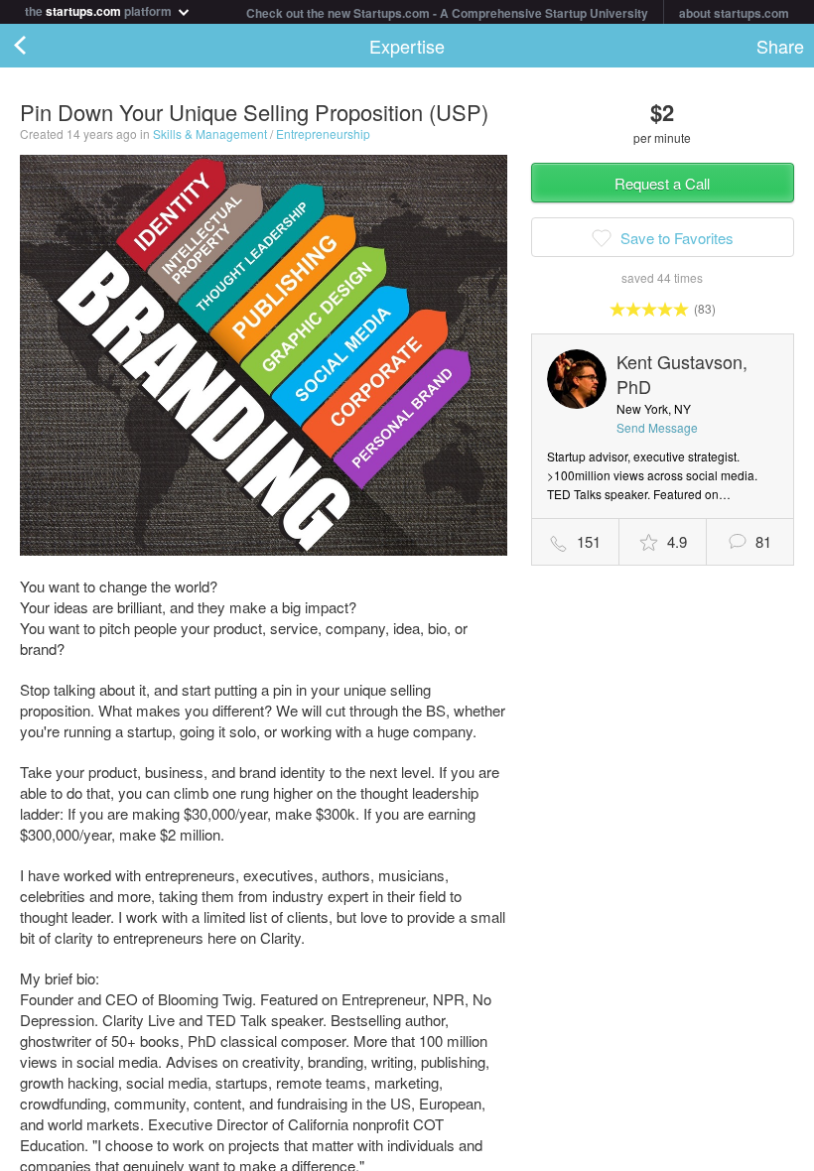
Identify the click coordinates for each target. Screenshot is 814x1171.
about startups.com (734, 13)
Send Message (657, 427)
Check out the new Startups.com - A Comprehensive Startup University (447, 13)
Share (780, 46)
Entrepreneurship (323, 133)
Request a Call (662, 183)
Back (39, 45)
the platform (100, 9)
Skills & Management (210, 133)
